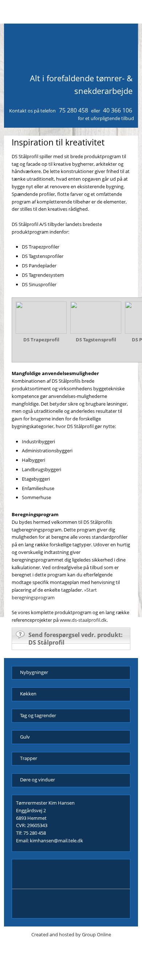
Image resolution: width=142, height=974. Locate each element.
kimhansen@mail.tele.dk (56, 840)
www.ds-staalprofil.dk (83, 620)
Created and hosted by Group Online (71, 934)
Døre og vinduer (37, 779)
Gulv (25, 736)
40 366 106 (117, 110)
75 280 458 (73, 110)
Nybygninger (34, 672)
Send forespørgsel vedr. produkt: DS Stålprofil (75, 638)
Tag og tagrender (38, 715)
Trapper (28, 758)
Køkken (28, 693)
